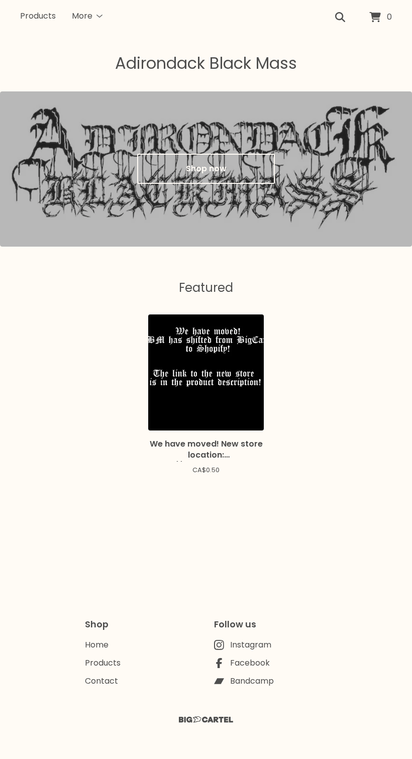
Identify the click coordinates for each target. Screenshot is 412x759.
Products (38, 16)
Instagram (250, 644)
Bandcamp (252, 681)
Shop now (206, 168)
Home (97, 644)
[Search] (340, 17)
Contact (101, 681)
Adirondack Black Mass (206, 63)
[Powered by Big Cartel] (206, 719)
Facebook (250, 663)
